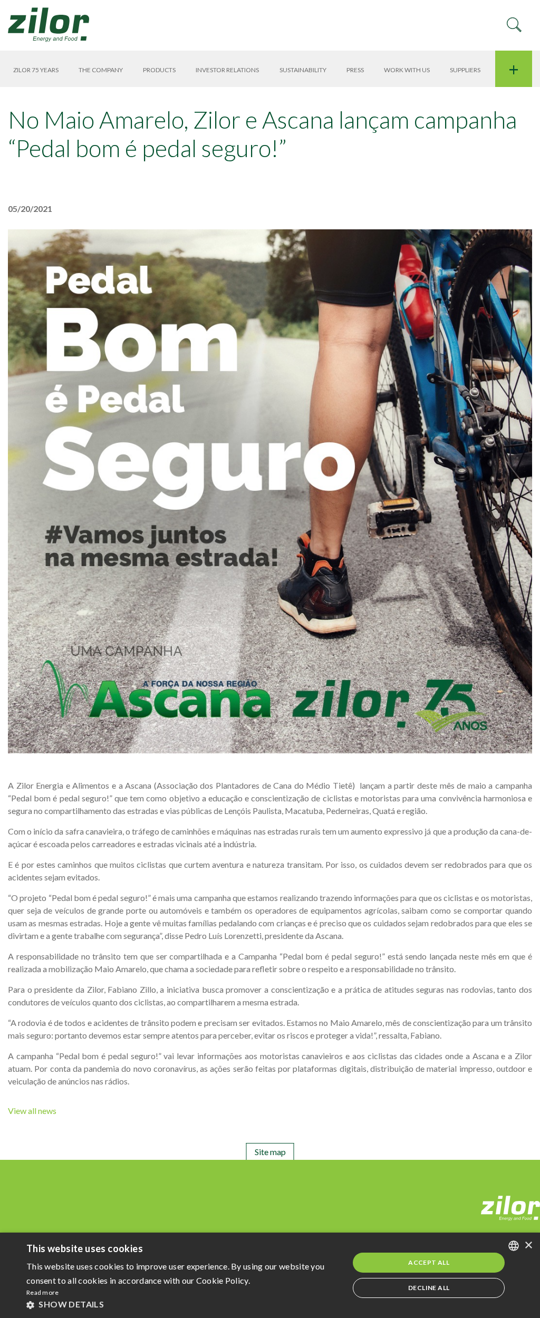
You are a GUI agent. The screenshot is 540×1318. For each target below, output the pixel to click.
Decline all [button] (428, 1288)
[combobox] (513, 1246)
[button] (183, 1304)
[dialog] (270, 1275)
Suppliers (465, 70)
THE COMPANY (101, 70)
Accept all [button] (428, 1262)
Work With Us (407, 70)
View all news (32, 1111)
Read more (42, 1292)
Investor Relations (227, 70)
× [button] (528, 1245)
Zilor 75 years (36, 70)
